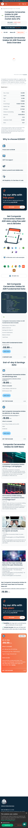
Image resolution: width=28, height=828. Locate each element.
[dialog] (14, 820)
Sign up (24, 4)
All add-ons (15, 276)
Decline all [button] (20, 825)
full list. (14, 665)
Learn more (23, 1)
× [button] (26, 813)
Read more (13, 819)
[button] (14, 820)
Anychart (25, 74)
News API (12, 32)
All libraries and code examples (15, 257)
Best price (21, 32)
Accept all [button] (7, 825)
